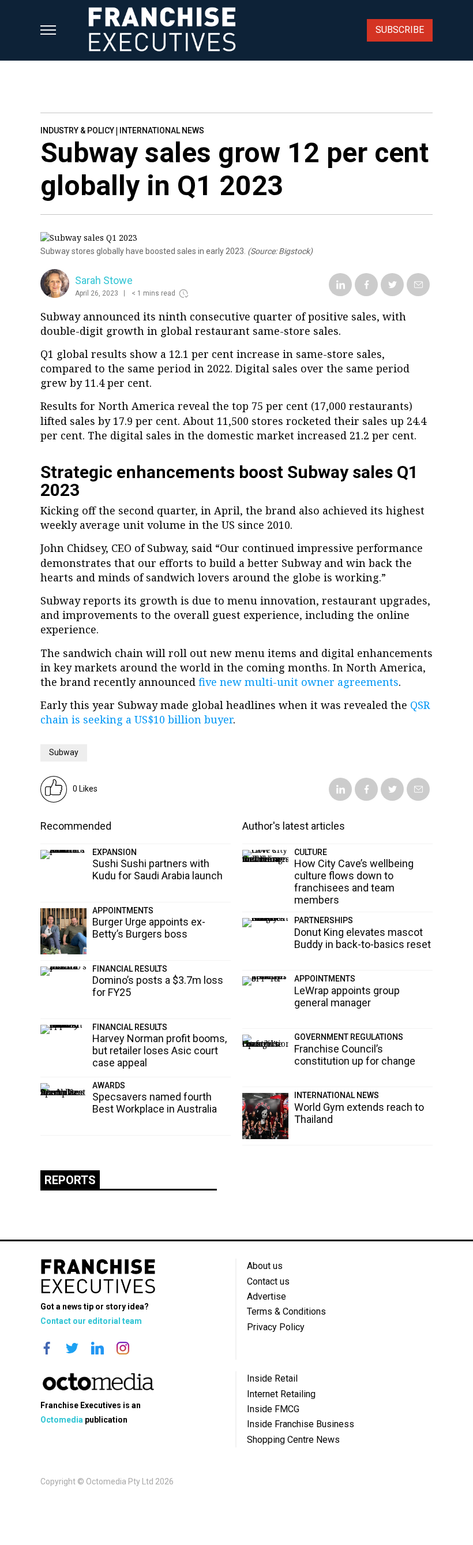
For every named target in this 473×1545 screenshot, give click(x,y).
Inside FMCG (273, 1409)
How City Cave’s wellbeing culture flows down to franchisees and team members (354, 881)
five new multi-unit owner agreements (298, 682)
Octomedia (61, 1419)
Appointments (122, 910)
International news (161, 130)
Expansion (114, 852)
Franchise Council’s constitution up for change (354, 1055)
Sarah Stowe (104, 280)
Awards (108, 1085)
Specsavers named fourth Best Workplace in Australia (154, 1103)
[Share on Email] (418, 293)
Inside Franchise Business (300, 1424)
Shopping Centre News (293, 1439)
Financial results (129, 968)
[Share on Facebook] (366, 293)
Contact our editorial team (91, 1321)
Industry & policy (77, 130)
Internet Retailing (281, 1394)
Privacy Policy (276, 1327)
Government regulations (348, 1037)
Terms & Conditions (286, 1311)
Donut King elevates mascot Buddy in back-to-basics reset (362, 938)
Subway (63, 752)
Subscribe (400, 29)
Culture (310, 852)
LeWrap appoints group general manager (347, 996)
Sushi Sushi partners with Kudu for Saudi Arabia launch (157, 869)
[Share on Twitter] (392, 293)
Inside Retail (272, 1378)
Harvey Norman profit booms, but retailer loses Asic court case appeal (159, 1050)
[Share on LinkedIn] (340, 293)
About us (265, 1265)
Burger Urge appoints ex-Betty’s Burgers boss (148, 928)
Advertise (266, 1296)
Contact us (268, 1281)
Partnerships (323, 920)
